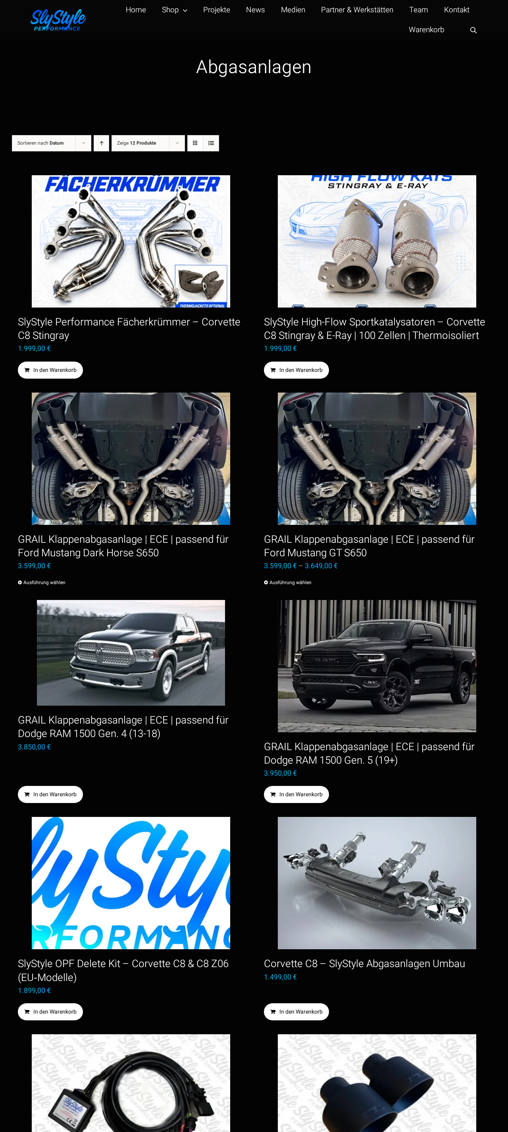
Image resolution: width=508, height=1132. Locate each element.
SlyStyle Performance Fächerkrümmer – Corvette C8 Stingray (129, 329)
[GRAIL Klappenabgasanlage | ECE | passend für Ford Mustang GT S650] (377, 459)
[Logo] (58, 12)
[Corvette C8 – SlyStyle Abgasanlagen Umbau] (377, 883)
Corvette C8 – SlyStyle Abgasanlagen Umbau (364, 963)
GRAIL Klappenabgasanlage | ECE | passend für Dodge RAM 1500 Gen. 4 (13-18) (123, 727)
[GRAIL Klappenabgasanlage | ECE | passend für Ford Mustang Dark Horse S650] (131, 459)
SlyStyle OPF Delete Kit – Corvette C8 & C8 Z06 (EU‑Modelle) (123, 970)
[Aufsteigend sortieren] (101, 143)
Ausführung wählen (44, 582)
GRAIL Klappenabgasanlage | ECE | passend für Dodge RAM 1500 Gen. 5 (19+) (369, 753)
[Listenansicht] (211, 143)
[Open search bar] (473, 30)
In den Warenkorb (55, 370)
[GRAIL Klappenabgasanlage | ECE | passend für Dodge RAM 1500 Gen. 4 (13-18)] (131, 653)
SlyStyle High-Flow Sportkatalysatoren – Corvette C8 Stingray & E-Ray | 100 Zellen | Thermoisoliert (374, 329)
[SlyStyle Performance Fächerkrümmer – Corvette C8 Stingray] (131, 241)
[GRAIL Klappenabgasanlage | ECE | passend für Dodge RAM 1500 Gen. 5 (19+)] (377, 666)
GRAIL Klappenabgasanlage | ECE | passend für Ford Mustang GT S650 (369, 546)
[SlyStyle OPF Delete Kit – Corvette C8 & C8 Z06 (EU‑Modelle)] (131, 883)
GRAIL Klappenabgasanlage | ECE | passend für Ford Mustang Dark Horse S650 (123, 546)
